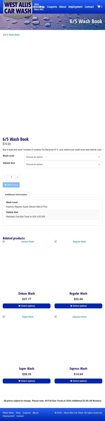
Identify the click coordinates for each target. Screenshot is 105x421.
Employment (75, 7)
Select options (28, 306)
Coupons (52, 7)
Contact (89, 7)
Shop (18, 412)
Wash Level (8, 156)
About (62, 7)
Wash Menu (8, 412)
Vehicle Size (9, 163)
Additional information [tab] (16, 194)
